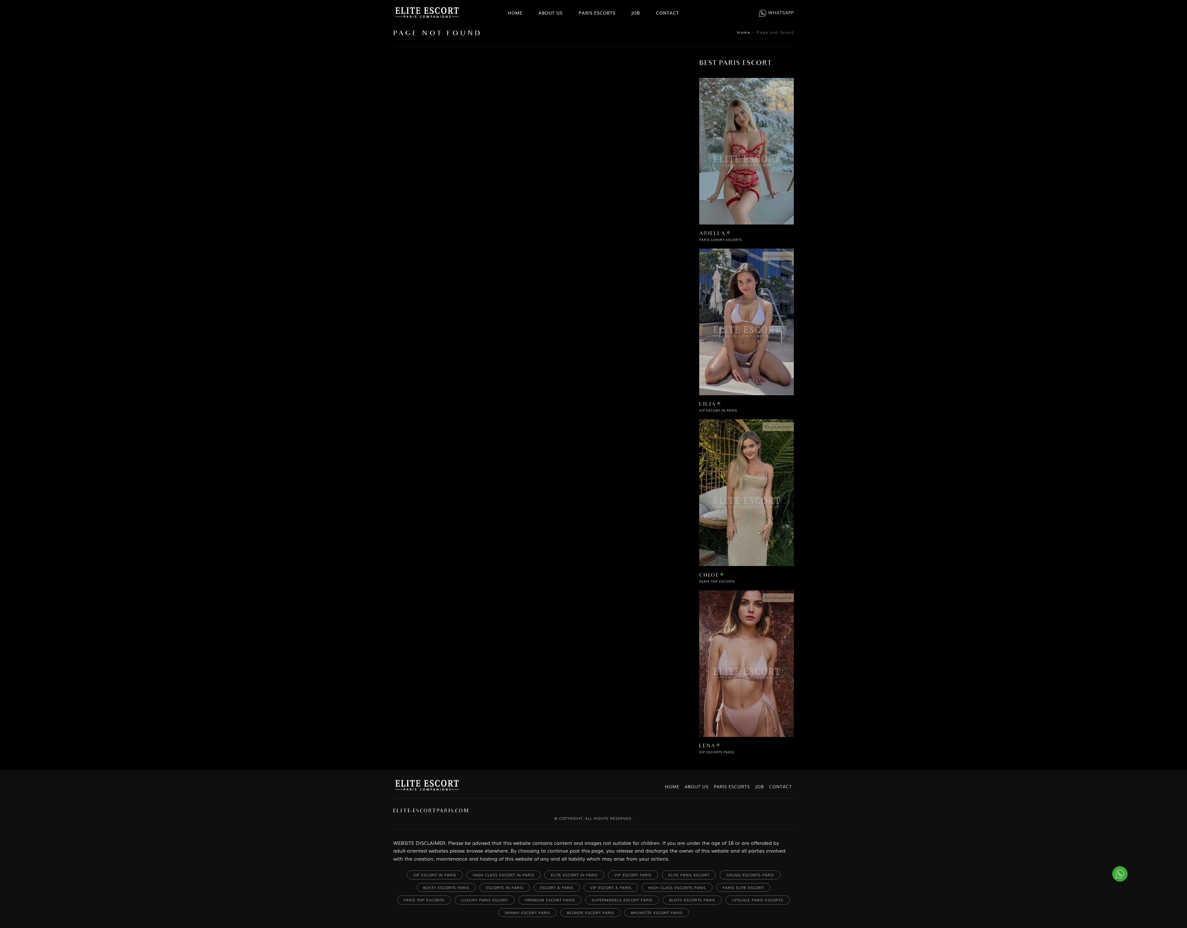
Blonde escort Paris (590, 912)
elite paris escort (688, 875)
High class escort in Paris (503, 875)
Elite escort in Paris (574, 875)
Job (635, 13)
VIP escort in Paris (434, 875)
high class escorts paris (677, 887)
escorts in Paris (504, 887)
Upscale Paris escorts (757, 900)
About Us (550, 13)
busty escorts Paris (446, 887)
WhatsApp (781, 12)
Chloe (709, 576)
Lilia (707, 405)
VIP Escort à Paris (611, 887)
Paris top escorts (424, 900)
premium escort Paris (550, 900)
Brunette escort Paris (657, 912)
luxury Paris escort (484, 900)
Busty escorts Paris (692, 900)
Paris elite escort (743, 887)
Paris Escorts (597, 13)
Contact (667, 13)
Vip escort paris (633, 875)
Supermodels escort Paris (622, 900)
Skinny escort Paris (527, 912)
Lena (707, 746)
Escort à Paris (556, 887)
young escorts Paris (750, 875)
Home (515, 13)
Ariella (712, 234)
